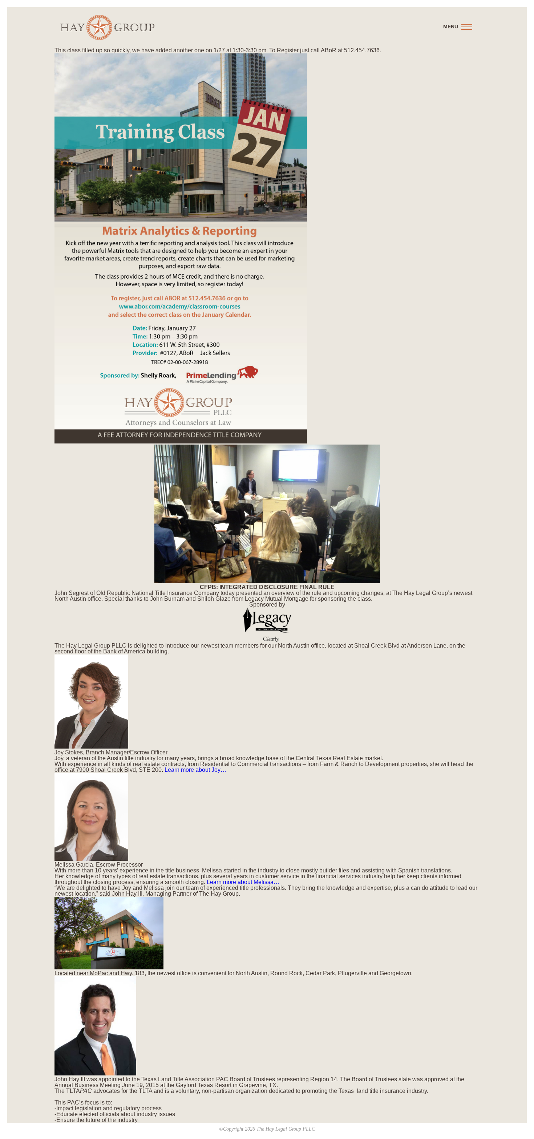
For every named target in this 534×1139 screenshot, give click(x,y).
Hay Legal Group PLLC (107, 27)
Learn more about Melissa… (243, 882)
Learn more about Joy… (195, 770)
